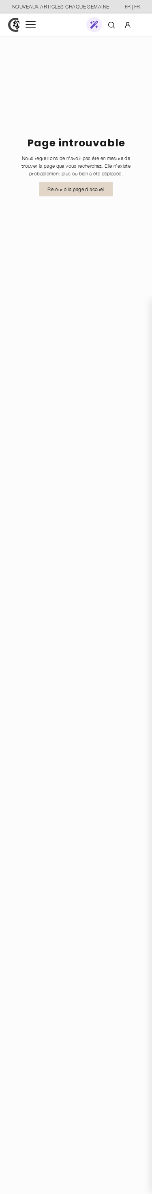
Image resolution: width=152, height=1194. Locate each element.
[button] (94, 24)
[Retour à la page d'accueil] (13, 25)
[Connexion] (128, 24)
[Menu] (31, 24)
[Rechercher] (111, 24)
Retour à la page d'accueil (75, 189)
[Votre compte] (128, 24)
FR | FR (132, 7)
